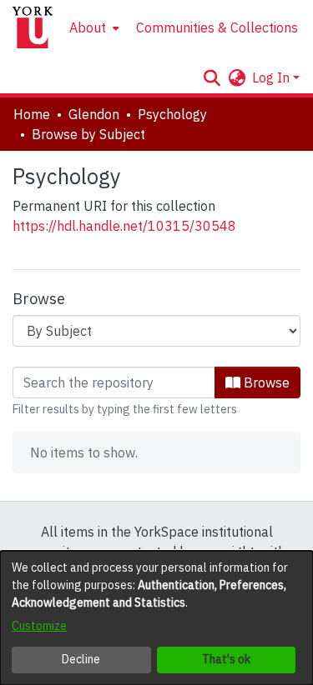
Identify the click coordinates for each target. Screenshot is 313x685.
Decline (81, 659)
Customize (39, 625)
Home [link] (31, 114)
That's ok (226, 659)
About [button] (87, 27)
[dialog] (156, 618)
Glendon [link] (93, 114)
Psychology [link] (172, 114)
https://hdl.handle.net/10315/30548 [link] (124, 226)
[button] (211, 78)
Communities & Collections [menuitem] (217, 27)
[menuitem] (92, 27)
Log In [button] (272, 77)
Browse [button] (265, 382)
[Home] (33, 27)
